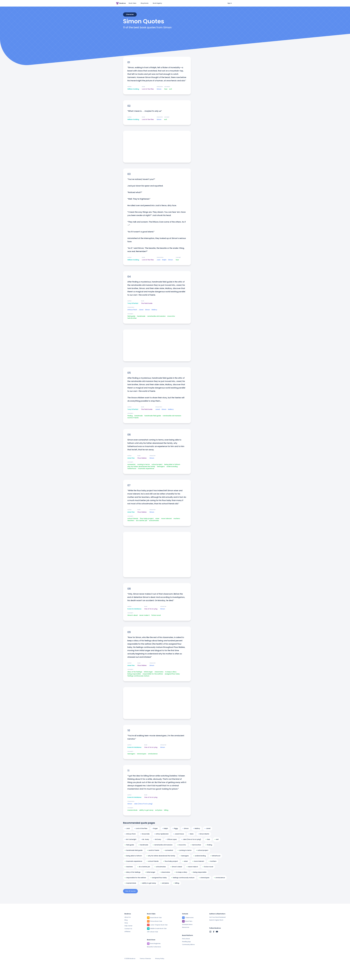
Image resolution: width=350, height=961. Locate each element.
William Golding (133, 89)
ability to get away (146, 810)
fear (165, 89)
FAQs (126, 923)
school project (157, 464)
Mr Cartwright (131, 839)
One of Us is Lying (150, 609)
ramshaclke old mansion (156, 316)
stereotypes (141, 754)
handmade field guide (152, 416)
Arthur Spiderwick (162, 834)
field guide (131, 316)
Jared (141, 310)
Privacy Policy (159, 958)
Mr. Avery (145, 839)
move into (171, 316)
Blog (126, 920)
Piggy (176, 828)
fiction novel (156, 615)
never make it (144, 615)
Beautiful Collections (154, 947)
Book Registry (157, 3)
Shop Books (144, 3)
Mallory (154, 310)
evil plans (158, 810)
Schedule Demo (187, 924)
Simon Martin (204, 834)
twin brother (132, 318)
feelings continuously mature (138, 676)
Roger (155, 828)
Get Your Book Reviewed (217, 917)
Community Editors (188, 944)
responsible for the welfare (153, 674)
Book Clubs (132, 3)
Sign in (230, 3)
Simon (159, 89)
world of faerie (133, 418)
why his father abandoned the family (141, 467)
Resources (185, 927)
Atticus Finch (132, 310)
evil (170, 89)
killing (166, 810)
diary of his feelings (134, 672)
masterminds (132, 810)
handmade (141, 316)
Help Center (128, 926)
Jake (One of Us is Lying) (143, 804)
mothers (177, 519)
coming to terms (143, 464)
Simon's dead (132, 615)
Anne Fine (131, 458)
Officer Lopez (172, 839)
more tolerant (166, 519)
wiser (157, 519)
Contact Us (128, 929)
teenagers (161, 467)
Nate (191, 834)
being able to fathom (172, 464)
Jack (158, 260)
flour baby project (147, 519)
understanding (172, 467)
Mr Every (158, 839)
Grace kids (146, 834)
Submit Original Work (216, 920)
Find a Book (186, 939)
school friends (132, 519)
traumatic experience (146, 469)
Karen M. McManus (134, 609)
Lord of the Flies (148, 89)
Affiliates (127, 931)
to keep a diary (170, 672)
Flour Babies (142, 458)
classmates (159, 672)
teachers (130, 521)
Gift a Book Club (152, 932)
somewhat (131, 464)
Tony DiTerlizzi (132, 303)
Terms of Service (145, 958)
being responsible (134, 674)
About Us (128, 917)
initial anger (148, 672)
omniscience (153, 754)
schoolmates (154, 521)
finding (130, 416)
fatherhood (131, 469)
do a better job (141, 521)
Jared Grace (179, 834)
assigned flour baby (172, 674)
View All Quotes (130, 891)
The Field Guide (146, 303)
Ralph (164, 260)
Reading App (186, 942)
